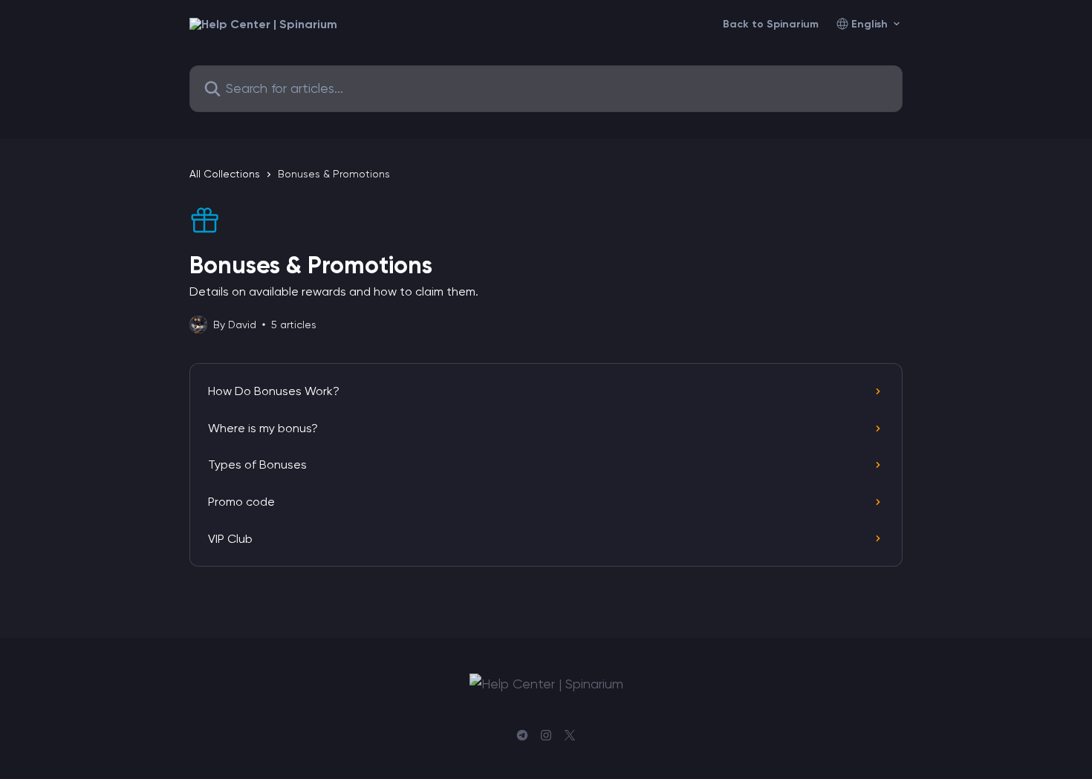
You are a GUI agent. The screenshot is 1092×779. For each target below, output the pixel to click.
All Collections (224, 174)
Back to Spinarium (771, 24)
